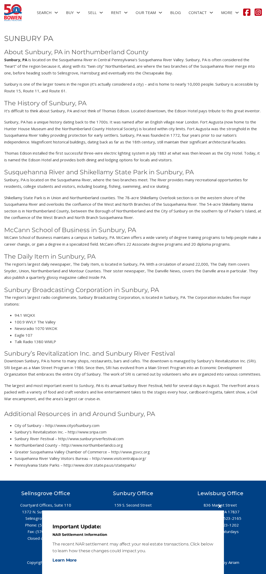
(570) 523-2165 (227, 518)
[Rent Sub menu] (126, 13)
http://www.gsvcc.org (130, 451)
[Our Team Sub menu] (160, 13)
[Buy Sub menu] (78, 13)
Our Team (146, 12)
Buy (70, 12)
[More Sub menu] (237, 13)
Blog (175, 12)
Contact (198, 12)
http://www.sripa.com (87, 431)
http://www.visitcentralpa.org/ (119, 458)
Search (44, 12)
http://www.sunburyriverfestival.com (91, 438)
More (226, 12)
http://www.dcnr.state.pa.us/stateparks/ (100, 465)
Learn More (64, 560)
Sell (92, 12)
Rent (116, 12)
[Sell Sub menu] (101, 13)
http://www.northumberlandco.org (92, 445)
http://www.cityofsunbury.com (72, 425)
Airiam (233, 562)
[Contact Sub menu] (211, 13)
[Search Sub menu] (56, 13)
